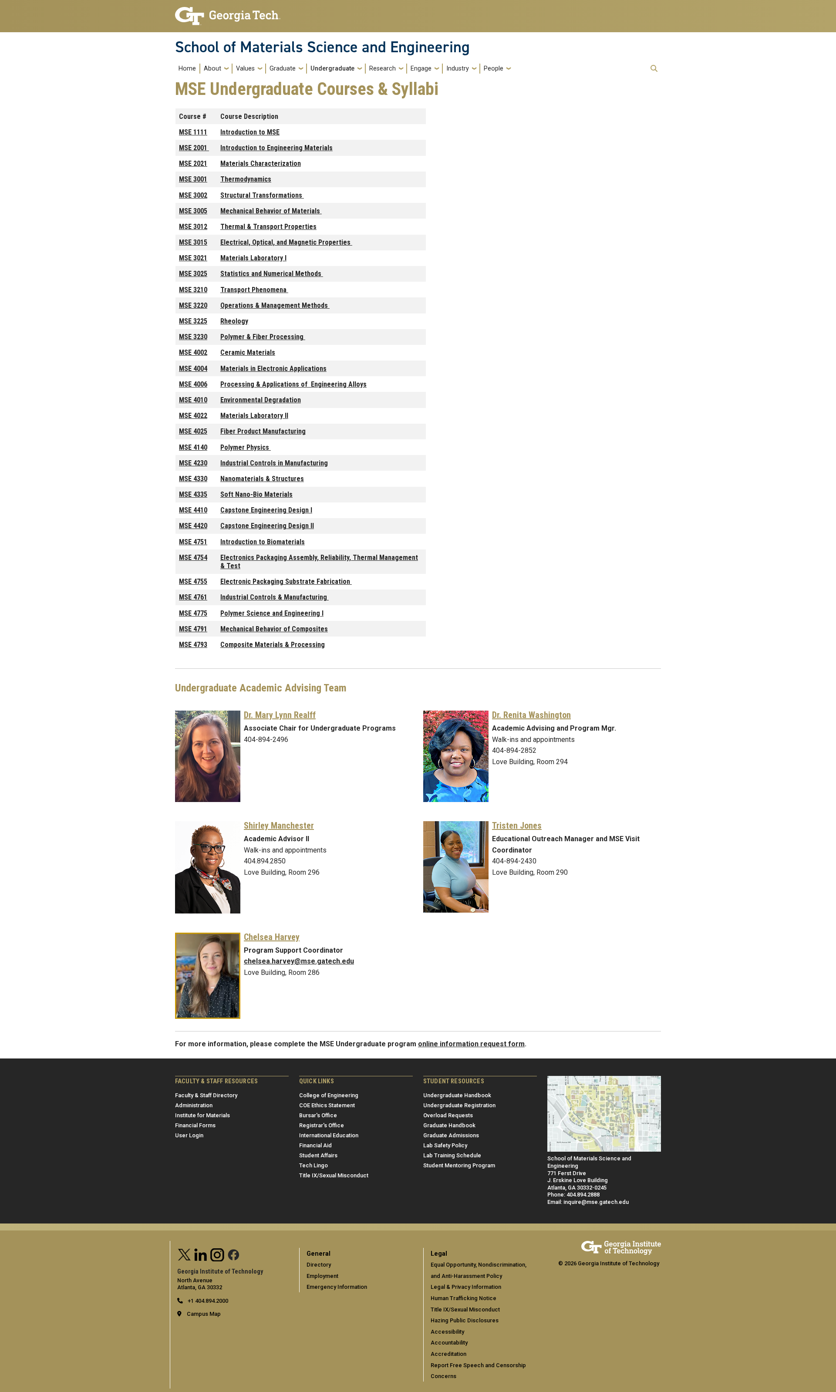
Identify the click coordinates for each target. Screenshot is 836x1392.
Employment (322, 1276)
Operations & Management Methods (275, 305)
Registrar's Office (321, 1125)
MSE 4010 (193, 400)
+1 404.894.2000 (207, 1301)
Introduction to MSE (250, 132)
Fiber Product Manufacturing (263, 431)
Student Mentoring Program (459, 1165)
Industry (457, 68)
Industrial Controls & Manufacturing (274, 597)
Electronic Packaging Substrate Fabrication (286, 581)
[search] (654, 68)
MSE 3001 (193, 179)
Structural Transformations (262, 195)
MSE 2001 (194, 148)
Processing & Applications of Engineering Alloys (293, 384)
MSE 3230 (193, 337)
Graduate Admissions (451, 1135)
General (318, 1253)
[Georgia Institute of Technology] (227, 12)
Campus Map (204, 1314)
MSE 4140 (193, 447)
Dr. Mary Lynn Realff (280, 715)
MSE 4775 (193, 613)
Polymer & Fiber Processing (262, 337)
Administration (193, 1105)
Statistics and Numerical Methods (271, 274)
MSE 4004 (193, 368)
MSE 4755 (193, 581)
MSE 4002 (193, 352)
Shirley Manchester (279, 825)
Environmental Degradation (260, 400)
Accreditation (448, 1354)
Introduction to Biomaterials (262, 542)
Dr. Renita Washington (531, 715)
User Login (189, 1135)
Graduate (283, 68)
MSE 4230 (193, 463)
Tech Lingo (313, 1165)
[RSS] (233, 1253)
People (493, 68)
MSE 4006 (193, 384)
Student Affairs (318, 1155)
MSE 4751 (193, 542)
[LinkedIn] (200, 1253)
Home (187, 68)
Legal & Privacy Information (466, 1287)
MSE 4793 (193, 644)
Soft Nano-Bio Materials (256, 494)
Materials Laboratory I (253, 258)
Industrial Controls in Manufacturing (274, 463)
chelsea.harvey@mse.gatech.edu (299, 961)
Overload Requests (448, 1115)
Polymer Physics (245, 447)
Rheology (234, 321)
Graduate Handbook (449, 1125)
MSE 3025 (193, 274)
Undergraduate (332, 68)
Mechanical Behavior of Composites (274, 629)
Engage (421, 68)
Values (245, 68)
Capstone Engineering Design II (267, 526)
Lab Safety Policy (445, 1145)
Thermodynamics (245, 179)
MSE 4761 (193, 597)
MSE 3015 (193, 242)
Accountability (449, 1342)
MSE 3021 (193, 258)
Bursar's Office (318, 1115)
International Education (328, 1135)
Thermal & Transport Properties (268, 226)
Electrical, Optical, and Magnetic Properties (286, 242)
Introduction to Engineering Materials (276, 148)
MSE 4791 (193, 629)
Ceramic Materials (247, 352)
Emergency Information (337, 1287)
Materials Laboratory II (254, 415)
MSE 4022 (193, 415)
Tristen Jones (517, 825)
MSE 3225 (193, 321)
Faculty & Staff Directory (206, 1095)
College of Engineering (328, 1095)
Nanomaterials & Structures (262, 479)
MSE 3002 (193, 195)
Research (382, 68)
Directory (319, 1264)
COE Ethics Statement (327, 1105)
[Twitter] (184, 1253)
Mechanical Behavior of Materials (271, 211)
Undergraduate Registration (459, 1105)
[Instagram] (217, 1253)
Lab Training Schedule (452, 1155)
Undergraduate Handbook (457, 1095)
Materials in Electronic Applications (273, 368)
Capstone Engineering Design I (266, 510)
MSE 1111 (193, 132)
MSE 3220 (193, 305)
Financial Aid (315, 1145)
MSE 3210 (193, 290)
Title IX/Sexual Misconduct (333, 1175)
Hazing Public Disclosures (465, 1320)
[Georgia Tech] (621, 1244)
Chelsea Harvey (272, 937)
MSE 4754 (193, 557)
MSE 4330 (193, 479)
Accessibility (447, 1331)
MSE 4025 (193, 431)
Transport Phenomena (254, 290)
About (212, 68)
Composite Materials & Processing (272, 644)
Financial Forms (195, 1125)
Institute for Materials (202, 1115)
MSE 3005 (193, 211)
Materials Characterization (260, 163)
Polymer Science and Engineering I (272, 613)
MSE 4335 (193, 494)
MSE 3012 (193, 226)
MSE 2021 (193, 163)
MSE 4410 (193, 510)
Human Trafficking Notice (463, 1298)
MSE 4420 (193, 526)
